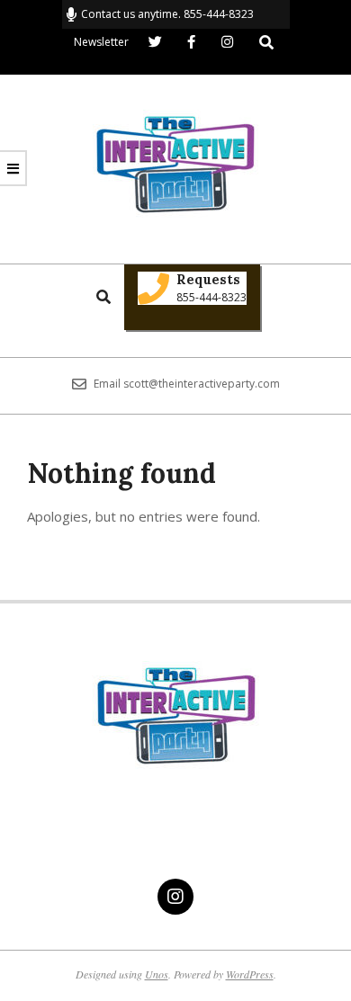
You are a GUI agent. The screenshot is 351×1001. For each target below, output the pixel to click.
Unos (156, 974)
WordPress (250, 974)
